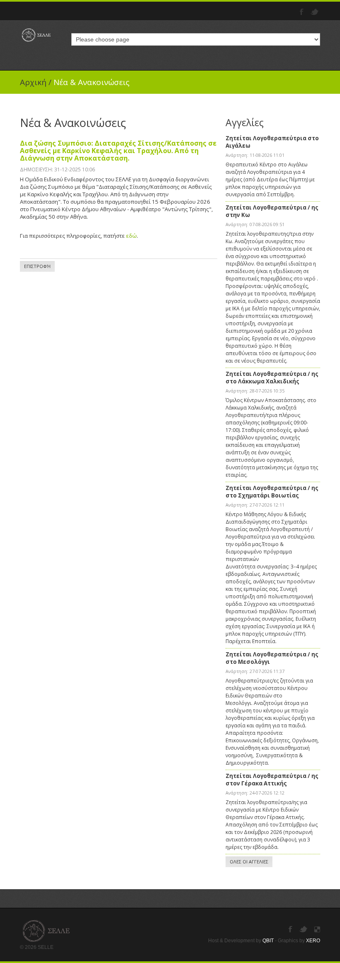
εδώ (131, 235)
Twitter (315, 12)
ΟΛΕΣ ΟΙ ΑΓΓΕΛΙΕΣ (249, 861)
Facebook (302, 12)
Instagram (317, 929)
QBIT (268, 940)
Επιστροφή (37, 266)
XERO (313, 940)
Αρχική (33, 82)
